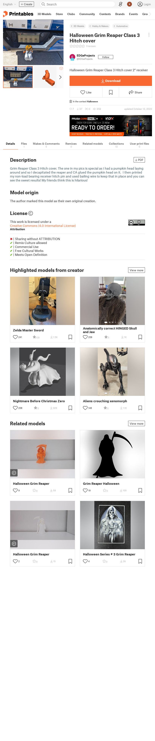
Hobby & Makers (100, 26)
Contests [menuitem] (105, 14)
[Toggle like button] (15, 337)
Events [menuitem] (133, 14)
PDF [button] (140, 159)
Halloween (92, 101)
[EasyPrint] (120, 4)
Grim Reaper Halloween (101, 483)
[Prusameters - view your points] (129, 4)
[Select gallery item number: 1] (105, 322)
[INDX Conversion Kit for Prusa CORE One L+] (111, 125)
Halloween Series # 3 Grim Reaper (109, 554)
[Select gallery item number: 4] (115, 322)
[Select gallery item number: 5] (118, 322)
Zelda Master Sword (28, 330)
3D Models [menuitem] (44, 14)
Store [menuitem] (59, 14)
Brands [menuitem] (120, 14)
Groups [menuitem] (147, 14)
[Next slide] (60, 77)
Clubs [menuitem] (71, 14)
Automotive (122, 26)
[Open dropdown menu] (149, 34)
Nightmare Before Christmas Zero (39, 401)
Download (112, 81)
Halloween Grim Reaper (31, 483)
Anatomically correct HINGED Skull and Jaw (110, 330)
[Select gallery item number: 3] (112, 322)
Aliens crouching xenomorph (105, 401)
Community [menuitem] (87, 14)
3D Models (79, 26)
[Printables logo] (18, 14)
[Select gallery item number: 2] (109, 322)
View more (136, 270)
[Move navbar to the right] (149, 14)
